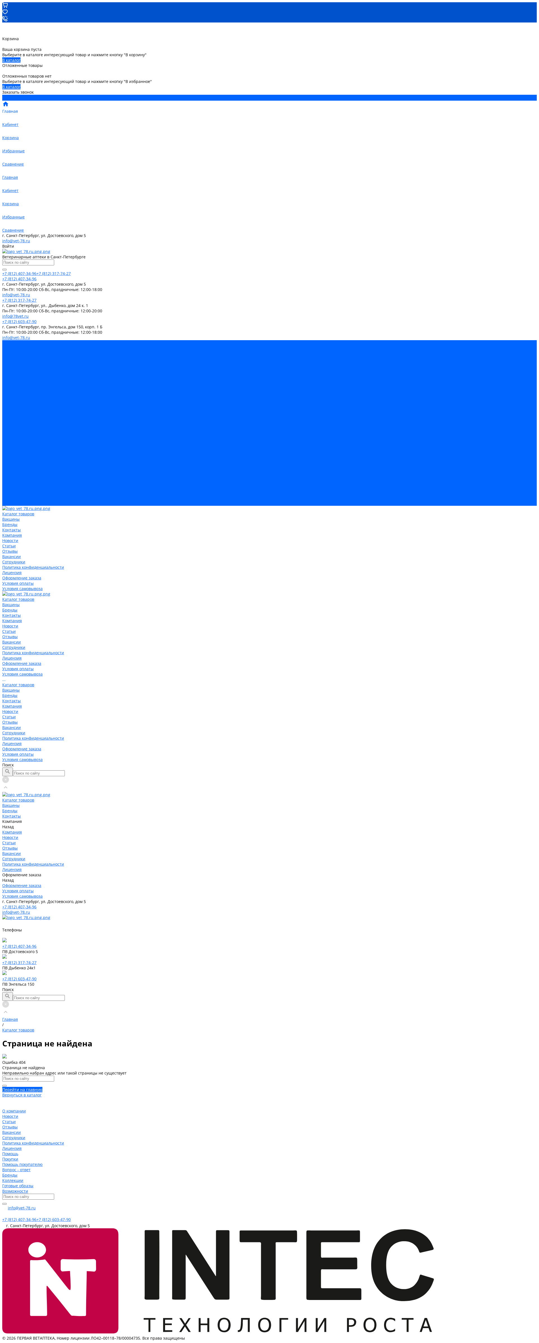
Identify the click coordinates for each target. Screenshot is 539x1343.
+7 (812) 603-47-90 (19, 978)
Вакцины (11, 433)
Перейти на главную (22, 1089)
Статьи (9, 375)
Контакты (11, 444)
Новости (10, 369)
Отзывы (10, 380)
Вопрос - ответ (16, 1169)
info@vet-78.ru (16, 240)
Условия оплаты (18, 412)
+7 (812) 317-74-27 (19, 962)
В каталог (11, 60)
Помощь (10, 1153)
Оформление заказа (21, 492)
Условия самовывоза (22, 417)
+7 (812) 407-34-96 (19, 906)
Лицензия (12, 401)
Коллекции (12, 1180)
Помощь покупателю (22, 1164)
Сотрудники (13, 391)
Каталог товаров (18, 428)
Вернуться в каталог (22, 1095)
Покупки (10, 1159)
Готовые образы (17, 1185)
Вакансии (11, 385)
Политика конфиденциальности (33, 396)
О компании (14, 1111)
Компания (12, 449)
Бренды (9, 439)
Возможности (15, 1191)
